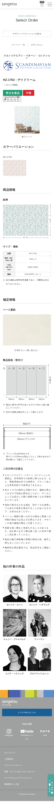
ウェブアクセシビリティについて (17, 778)
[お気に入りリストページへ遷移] (42, 5)
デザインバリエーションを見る (27, 34)
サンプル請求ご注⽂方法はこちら (51, 785)
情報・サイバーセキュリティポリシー (19, 772)
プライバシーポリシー (13, 765)
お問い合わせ (36, 45)
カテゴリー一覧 (18, 45)
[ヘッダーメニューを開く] (50, 5)
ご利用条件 (8, 759)
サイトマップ (9, 753)
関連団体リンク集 (11, 784)
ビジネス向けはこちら (27, 712)
